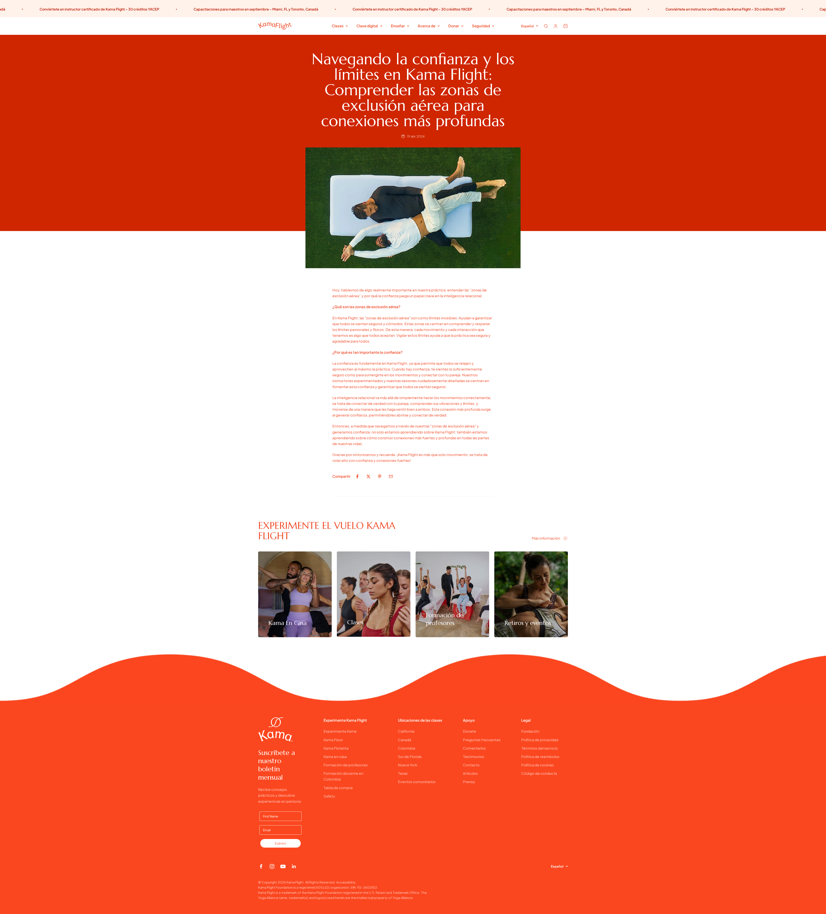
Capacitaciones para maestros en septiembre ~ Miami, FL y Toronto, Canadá (168, 9)
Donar (453, 25)
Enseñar (398, 25)
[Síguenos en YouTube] (283, 866)
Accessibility (345, 882)
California (406, 731)
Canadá (404, 739)
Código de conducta (539, 773)
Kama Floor (333, 739)
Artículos (470, 773)
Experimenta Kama (340, 731)
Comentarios (474, 748)
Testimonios (473, 756)
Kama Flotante (336, 748)
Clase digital (367, 25)
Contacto (471, 764)
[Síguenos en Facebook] (261, 866)
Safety (329, 796)
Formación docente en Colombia (343, 776)
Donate (469, 731)
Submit (280, 843)
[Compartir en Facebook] (357, 476)
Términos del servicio (539, 748)
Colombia (406, 748)
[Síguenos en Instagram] (272, 866)
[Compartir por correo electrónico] (391, 476)
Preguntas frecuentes (482, 739)
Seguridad (481, 25)
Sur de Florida (409, 756)
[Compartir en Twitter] (368, 476)
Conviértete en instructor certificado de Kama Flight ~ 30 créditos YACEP (324, 9)
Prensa (469, 781)
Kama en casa (335, 756)
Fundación (530, 731)
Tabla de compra (338, 787)
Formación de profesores (346, 764)
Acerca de (426, 25)
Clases (338, 25)
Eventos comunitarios (417, 781)
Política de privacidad (539, 739)
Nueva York (407, 764)
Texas (403, 773)
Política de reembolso (540, 756)
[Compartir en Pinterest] (379, 476)
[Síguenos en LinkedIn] (294, 866)
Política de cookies (537, 764)
